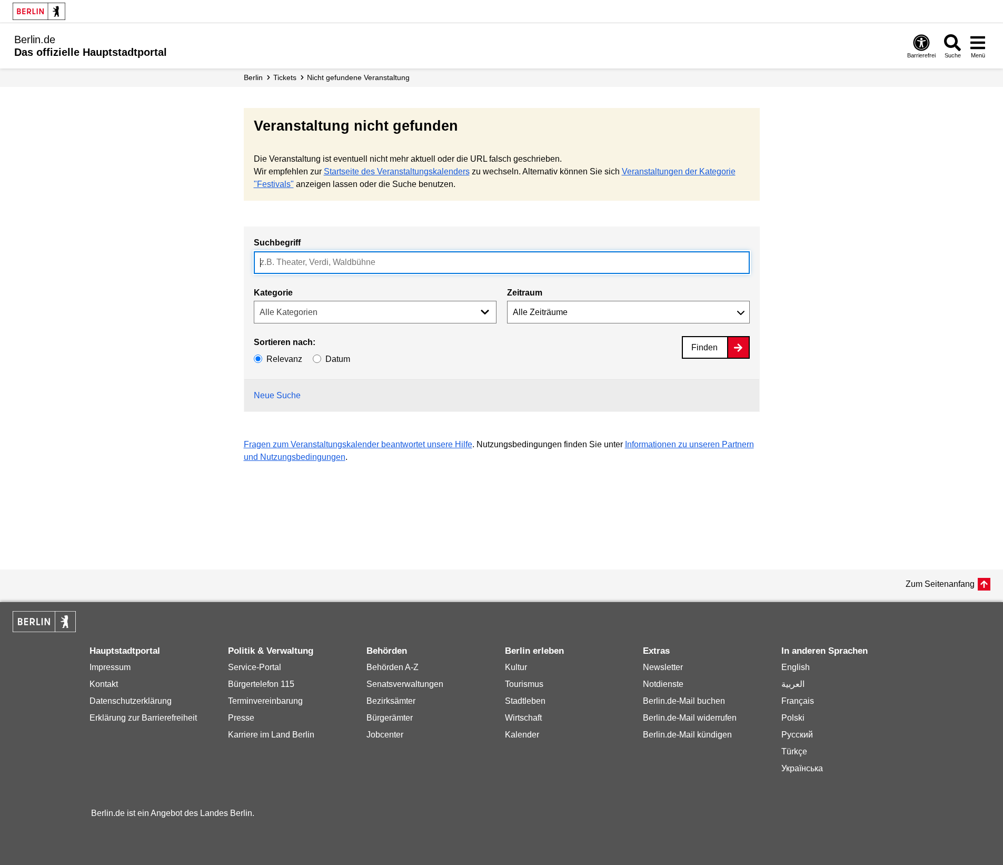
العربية (793, 684)
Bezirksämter (390, 700)
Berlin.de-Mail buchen (684, 700)
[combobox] (502, 262)
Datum (337, 359)
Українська (802, 768)
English (795, 667)
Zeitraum (524, 292)
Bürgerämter (389, 717)
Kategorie (273, 292)
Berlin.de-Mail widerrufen (690, 717)
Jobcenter (384, 734)
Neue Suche (277, 395)
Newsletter (663, 667)
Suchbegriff (277, 242)
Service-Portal (254, 667)
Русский (797, 734)
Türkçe (794, 751)
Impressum (110, 667)
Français (797, 700)
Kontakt (104, 684)
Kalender (522, 734)
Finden (704, 347)
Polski (793, 717)
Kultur (516, 667)
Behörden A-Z (392, 667)
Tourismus (524, 684)
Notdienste (663, 684)
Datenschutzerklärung (131, 700)
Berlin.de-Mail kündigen (687, 734)
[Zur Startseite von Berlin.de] (44, 629)
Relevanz (284, 359)
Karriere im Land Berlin (271, 734)
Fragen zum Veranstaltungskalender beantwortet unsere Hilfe (358, 444)
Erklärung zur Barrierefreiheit (143, 717)
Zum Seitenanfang (940, 583)
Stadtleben (525, 700)
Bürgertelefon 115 (261, 684)
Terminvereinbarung (265, 700)
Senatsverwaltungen (404, 684)
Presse (241, 717)
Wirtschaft (523, 717)
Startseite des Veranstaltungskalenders (397, 171)
